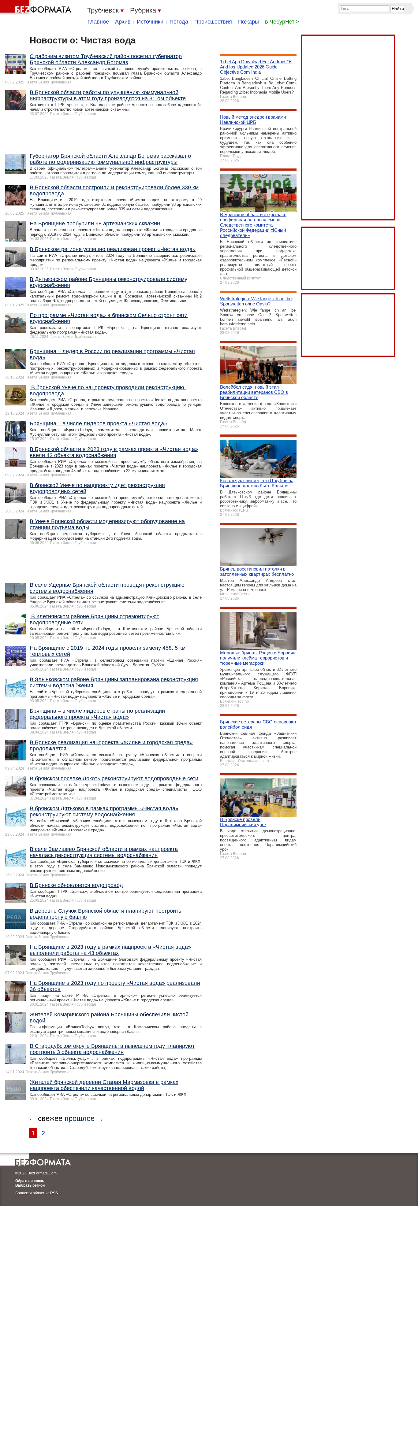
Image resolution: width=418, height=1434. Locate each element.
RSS (54, 1138)
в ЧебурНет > (282, 22)
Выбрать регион (30, 1130)
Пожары (248, 22)
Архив (123, 22)
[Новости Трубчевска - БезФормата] (36, 7)
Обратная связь (29, 1126)
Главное (98, 22)
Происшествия (213, 22)
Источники (150, 22)
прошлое (80, 1063)
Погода (179, 22)
